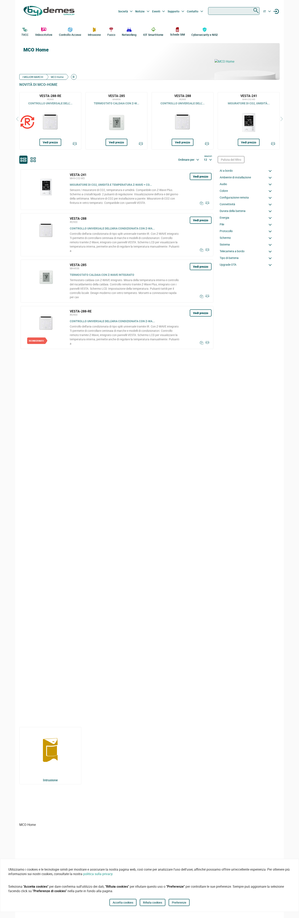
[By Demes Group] (49, 11)
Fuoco (111, 35)
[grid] (33, 160)
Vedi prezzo (50, 142)
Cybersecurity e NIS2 (204, 35)
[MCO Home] (245, 61)
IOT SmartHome (153, 35)
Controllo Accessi (70, 35)
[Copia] (201, 203)
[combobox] (234, 11)
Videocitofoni (43, 35)
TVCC (25, 35)
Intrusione (94, 35)
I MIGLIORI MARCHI (32, 77)
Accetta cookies (123, 902)
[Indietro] (17, 119)
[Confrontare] (75, 144)
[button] (246, 171)
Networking (129, 35)
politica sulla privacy (98, 874)
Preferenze (179, 902)
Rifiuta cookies (152, 902)
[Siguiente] (282, 119)
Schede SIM (177, 34)
